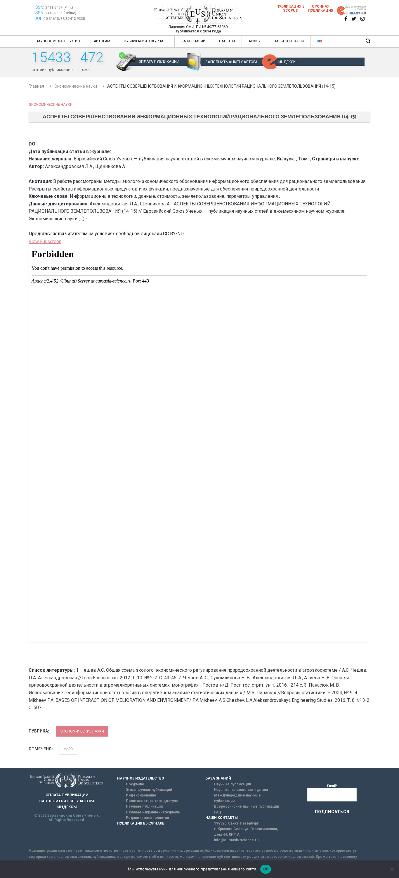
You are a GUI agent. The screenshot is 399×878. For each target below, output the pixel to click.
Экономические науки (50, 105)
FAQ (217, 812)
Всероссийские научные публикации (246, 806)
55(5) (68, 749)
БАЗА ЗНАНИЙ (193, 41)
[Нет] (392, 869)
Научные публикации (144, 806)
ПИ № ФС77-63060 (212, 27)
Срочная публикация (320, 8)
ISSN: (39, 7)
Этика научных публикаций (149, 790)
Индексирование (141, 795)
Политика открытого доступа (152, 801)
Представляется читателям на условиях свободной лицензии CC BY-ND (106, 233)
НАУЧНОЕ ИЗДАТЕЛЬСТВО (58, 41)
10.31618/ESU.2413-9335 (64, 19)
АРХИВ (254, 41)
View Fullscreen (45, 241)
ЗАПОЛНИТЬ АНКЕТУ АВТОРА (231, 62)
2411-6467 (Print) (59, 8)
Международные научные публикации (237, 798)
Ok (265, 869)
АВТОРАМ (102, 41)
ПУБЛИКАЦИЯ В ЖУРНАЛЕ (146, 41)
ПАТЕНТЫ (227, 41)
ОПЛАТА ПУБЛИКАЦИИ (158, 61)
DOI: (38, 18)
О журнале (135, 784)
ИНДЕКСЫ (287, 62)
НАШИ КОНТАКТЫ (289, 41)
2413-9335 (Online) (60, 13)
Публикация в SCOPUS (290, 8)
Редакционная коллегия (147, 818)
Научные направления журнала (153, 812)
